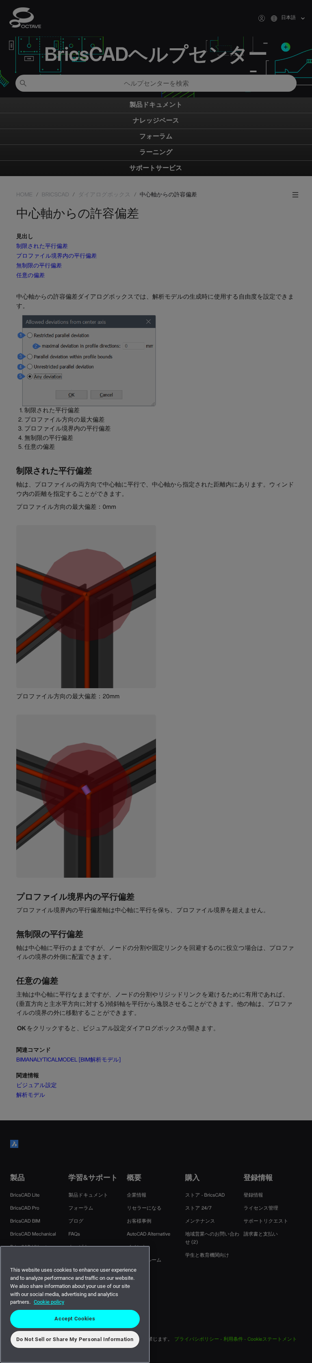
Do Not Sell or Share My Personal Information (74, 1339)
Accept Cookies (74, 1319)
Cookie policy (49, 1302)
